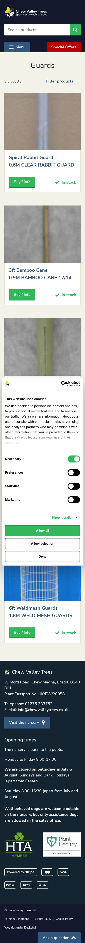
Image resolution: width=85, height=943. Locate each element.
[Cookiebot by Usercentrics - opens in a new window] (61, 383)
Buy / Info (22, 181)
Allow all (42, 530)
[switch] (74, 472)
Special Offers (63, 47)
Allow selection (42, 543)
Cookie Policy (64, 919)
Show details (61, 517)
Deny (42, 556)
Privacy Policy (42, 919)
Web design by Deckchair (20, 928)
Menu (21, 47)
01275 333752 (39, 703)
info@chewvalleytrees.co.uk (43, 709)
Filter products (59, 81)
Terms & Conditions (16, 919)
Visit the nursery (24, 722)
